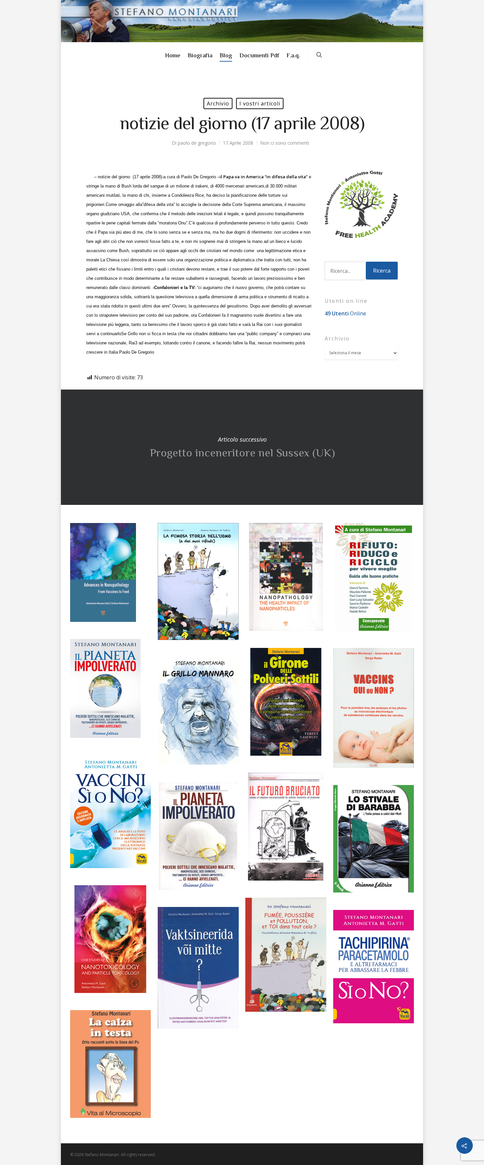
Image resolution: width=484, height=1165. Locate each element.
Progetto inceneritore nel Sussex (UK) (242, 447)
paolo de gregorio (197, 143)
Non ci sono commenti (284, 143)
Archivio (218, 103)
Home (172, 55)
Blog (226, 55)
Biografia (200, 55)
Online (345, 313)
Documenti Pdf (259, 55)
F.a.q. (293, 55)
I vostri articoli (259, 103)
